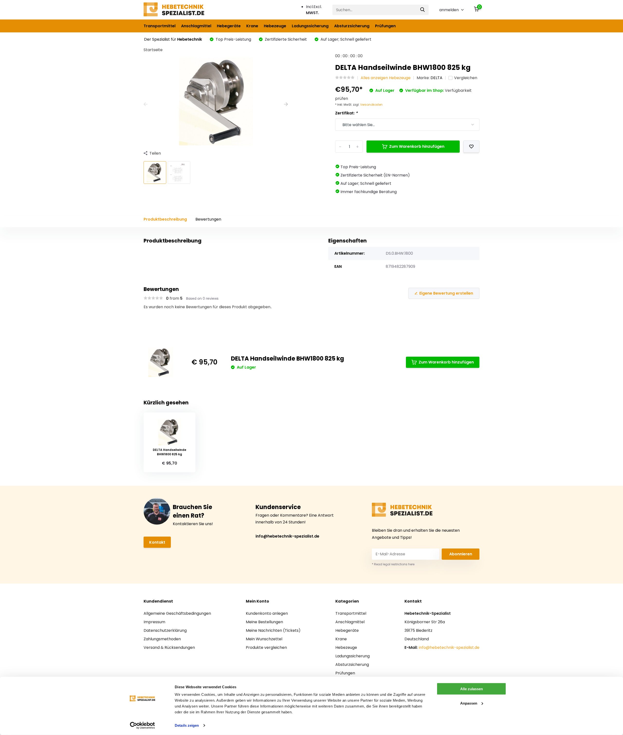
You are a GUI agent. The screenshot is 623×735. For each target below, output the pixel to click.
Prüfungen (385, 26)
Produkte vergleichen (266, 647)
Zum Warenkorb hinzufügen (416, 146)
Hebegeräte (229, 26)
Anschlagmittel (196, 26)
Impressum (154, 622)
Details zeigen (187, 725)
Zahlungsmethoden (162, 639)
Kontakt (157, 542)
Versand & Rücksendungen (169, 647)
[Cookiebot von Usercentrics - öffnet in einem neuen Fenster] (142, 725)
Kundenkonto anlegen (267, 613)
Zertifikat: (346, 113)
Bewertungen (208, 219)
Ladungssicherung (310, 26)
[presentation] (145, 105)
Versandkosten (371, 104)
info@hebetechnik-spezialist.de (287, 536)
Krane (252, 26)
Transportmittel (159, 26)
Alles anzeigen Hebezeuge (386, 78)
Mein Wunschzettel (264, 639)
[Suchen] (423, 9)
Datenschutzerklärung (165, 630)
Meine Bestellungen (264, 622)
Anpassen (468, 703)
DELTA (436, 78)
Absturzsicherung (351, 26)
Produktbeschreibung (165, 219)
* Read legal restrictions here (393, 564)
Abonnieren (460, 554)
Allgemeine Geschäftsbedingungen (177, 613)
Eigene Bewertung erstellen (446, 293)
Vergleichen (465, 78)
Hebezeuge (275, 26)
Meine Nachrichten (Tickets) (273, 630)
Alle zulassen (471, 689)
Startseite (153, 50)
